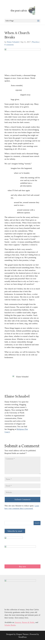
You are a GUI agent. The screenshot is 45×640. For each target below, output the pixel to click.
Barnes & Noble (28, 622)
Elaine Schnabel (13, 42)
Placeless (35, 42)
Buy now (22, 566)
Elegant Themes (22, 634)
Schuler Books (10, 625)
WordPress (22, 637)
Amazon (18, 622)
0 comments (9, 45)
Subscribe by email (15, 531)
